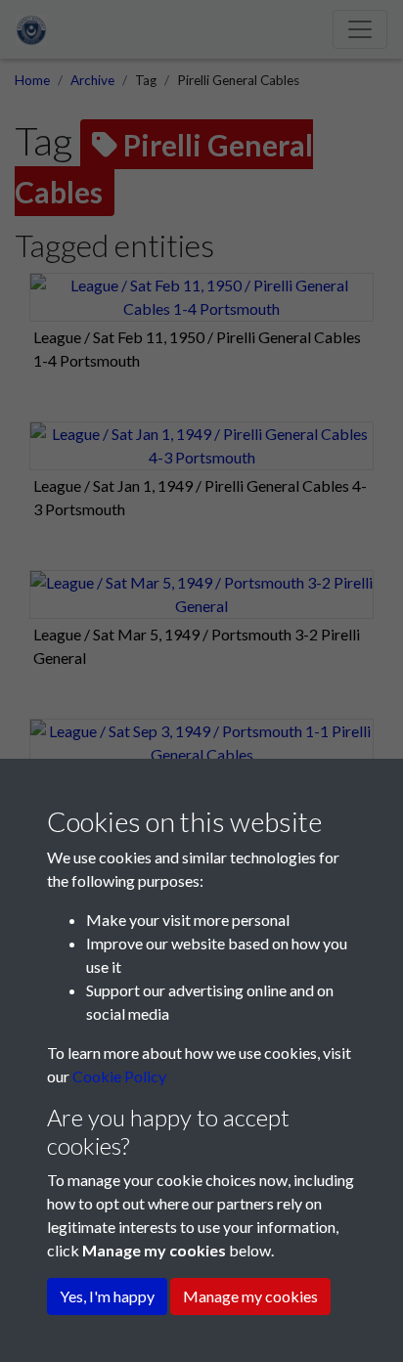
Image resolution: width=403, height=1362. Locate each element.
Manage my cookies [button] (250, 1296)
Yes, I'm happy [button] (107, 1296)
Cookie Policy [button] (119, 1076)
